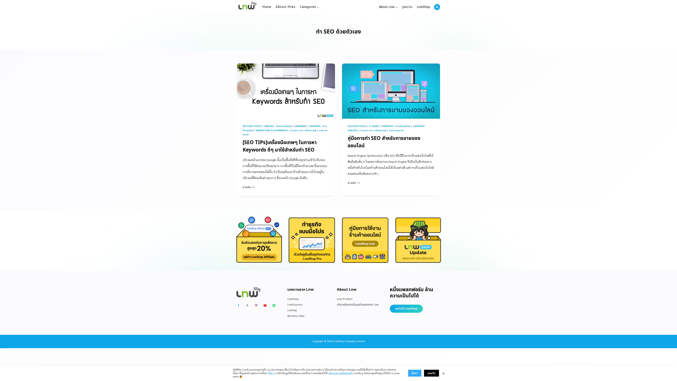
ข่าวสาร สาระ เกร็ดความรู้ (303, 130)
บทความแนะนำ (396, 130)
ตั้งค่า (271, 373)
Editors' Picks (252, 126)
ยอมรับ (431, 373)
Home (266, 7)
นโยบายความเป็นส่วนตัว (340, 373)
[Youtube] (265, 305)
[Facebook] (238, 305)
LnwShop (423, 7)
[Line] (274, 305)
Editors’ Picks (285, 7)
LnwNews (300, 126)
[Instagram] (256, 305)
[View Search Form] (437, 7)
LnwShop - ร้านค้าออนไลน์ (396, 126)
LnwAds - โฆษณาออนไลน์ (278, 126)
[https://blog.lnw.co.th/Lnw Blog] (247, 7)
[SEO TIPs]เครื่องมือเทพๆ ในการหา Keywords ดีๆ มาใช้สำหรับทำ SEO (280, 146)
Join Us (407, 7)
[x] (247, 305)
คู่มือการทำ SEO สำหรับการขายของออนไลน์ (384, 142)
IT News (374, 126)
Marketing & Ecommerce (272, 130)
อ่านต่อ (249, 187)
